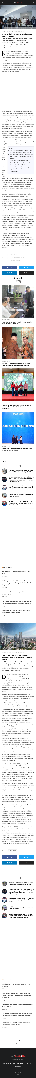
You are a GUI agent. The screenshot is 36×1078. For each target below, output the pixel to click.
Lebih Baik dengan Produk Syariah (16, 257)
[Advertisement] (18, 92)
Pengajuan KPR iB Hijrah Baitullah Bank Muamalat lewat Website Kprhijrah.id (17, 322)
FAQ (14, 1063)
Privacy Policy (29, 1063)
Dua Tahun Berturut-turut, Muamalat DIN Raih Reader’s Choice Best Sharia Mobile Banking (21, 156)
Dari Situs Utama (8, 567)
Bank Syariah (5, 31)
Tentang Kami (7, 1063)
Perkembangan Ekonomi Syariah (16, 260)
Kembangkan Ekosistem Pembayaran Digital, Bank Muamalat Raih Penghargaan (20, 169)
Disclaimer (20, 1063)
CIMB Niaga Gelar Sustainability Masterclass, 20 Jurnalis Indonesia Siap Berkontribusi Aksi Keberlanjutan (21, 163)
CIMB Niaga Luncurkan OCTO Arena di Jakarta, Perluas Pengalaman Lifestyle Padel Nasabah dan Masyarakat (21, 503)
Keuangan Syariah (13, 31)
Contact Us (18, 1066)
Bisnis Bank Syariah (13, 254)
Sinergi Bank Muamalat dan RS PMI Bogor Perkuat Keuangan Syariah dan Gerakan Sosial (21, 487)
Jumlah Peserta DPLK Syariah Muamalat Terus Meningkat (21, 495)
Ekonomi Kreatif (12, 850)
